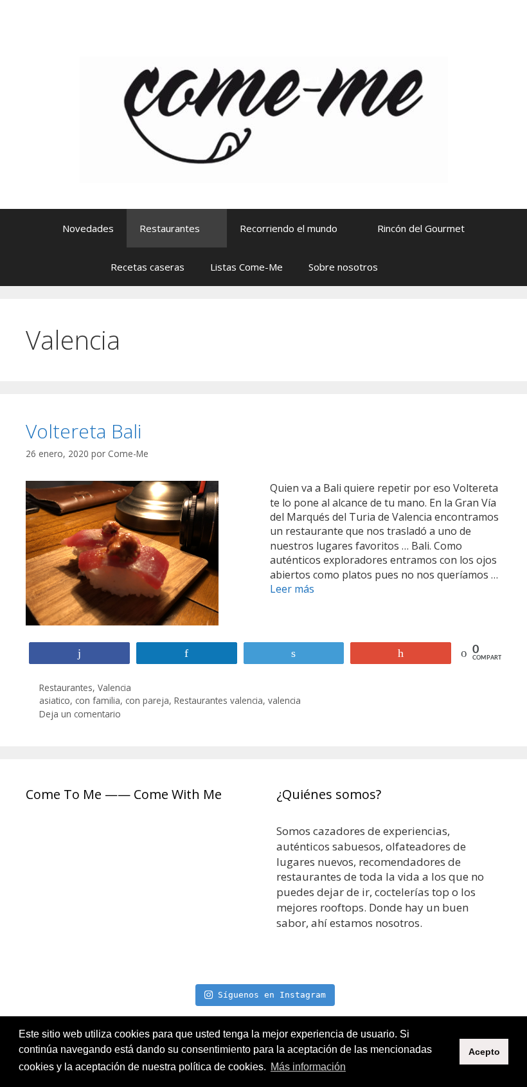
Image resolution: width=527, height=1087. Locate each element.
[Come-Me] (264, 119)
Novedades (88, 228)
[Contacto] (483, 38)
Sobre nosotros (343, 266)
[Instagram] (391, 38)
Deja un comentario (80, 714)
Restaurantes (169, 228)
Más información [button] (308, 1066)
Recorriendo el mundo (288, 228)
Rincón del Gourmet (421, 228)
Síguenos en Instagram (272, 995)
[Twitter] (452, 38)
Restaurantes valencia (218, 700)
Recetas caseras (147, 266)
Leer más (292, 589)
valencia (284, 700)
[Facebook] (421, 38)
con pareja (147, 700)
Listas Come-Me (246, 266)
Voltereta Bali (83, 431)
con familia (97, 700)
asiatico (54, 700)
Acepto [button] (484, 1052)
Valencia (114, 687)
